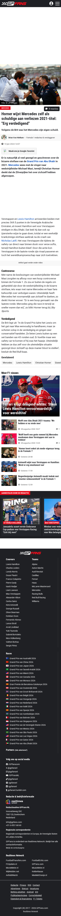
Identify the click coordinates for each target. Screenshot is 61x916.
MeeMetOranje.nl (39, 875)
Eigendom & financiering (21, 899)
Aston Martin (37, 568)
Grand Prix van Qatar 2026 (21, 740)
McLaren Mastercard (41, 586)
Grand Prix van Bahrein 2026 (22, 717)
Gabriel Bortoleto (13, 634)
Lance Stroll (11, 623)
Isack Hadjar (11, 586)
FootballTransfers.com (16, 860)
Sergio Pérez (11, 645)
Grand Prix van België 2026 (21, 695)
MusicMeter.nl (38, 868)
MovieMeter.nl (12, 868)
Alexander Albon (13, 597)
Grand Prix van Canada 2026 (22, 677)
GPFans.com (37, 864)
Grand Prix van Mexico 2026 (22, 729)
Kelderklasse (37, 871)
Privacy (23, 885)
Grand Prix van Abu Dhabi (41, 161)
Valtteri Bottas (12, 642)
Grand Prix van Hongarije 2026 (23, 699)
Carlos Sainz (11, 601)
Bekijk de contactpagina (15, 848)
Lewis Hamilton (26, 218)
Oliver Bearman (12, 612)
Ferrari (35, 579)
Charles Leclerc (12, 568)
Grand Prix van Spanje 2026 (22, 710)
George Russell (12, 608)
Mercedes (5, 108)
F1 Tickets (37, 899)
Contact (36, 885)
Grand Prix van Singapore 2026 (23, 721)
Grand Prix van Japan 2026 (22, 666)
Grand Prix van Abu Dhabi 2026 (23, 743)
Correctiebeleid (35, 895)
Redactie (14, 885)
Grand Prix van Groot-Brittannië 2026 (26, 692)
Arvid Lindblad (12, 627)
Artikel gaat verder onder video (30, 263)
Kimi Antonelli (12, 605)
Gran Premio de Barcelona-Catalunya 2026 (28, 684)
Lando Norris (11, 572)
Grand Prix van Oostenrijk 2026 (23, 688)
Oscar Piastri (11, 575)
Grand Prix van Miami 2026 (21, 673)
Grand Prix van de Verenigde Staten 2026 (28, 725)
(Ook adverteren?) (21, 750)
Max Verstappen (13, 594)
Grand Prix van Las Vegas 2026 (23, 736)
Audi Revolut (37, 572)
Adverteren (15, 888)
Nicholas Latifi (9, 240)
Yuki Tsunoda (12, 631)
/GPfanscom (14, 764)
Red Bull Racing (39, 597)
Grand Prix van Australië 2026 (23, 658)
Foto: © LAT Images (9, 103)
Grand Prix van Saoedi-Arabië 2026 (25, 669)
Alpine (34, 564)
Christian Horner (43, 362)
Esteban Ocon (12, 616)
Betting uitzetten (18, 892)
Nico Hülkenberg (13, 638)
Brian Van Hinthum (16, 138)
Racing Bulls (37, 594)
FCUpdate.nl (11, 864)
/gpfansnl (12, 783)
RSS (29, 885)
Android (30, 892)
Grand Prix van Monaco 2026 (22, 680)
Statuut (25, 888)
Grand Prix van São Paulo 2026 (23, 732)
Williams (35, 601)
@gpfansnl (13, 771)
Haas (34, 583)
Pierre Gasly (11, 583)
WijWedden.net (12, 871)
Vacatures (34, 888)
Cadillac (35, 575)
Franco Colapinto (13, 579)
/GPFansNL (13, 775)
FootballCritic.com (40, 860)
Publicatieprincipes (19, 895)
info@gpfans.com (14, 822)
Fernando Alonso (13, 620)
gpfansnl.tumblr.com (16, 790)
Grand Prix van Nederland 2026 (23, 703)
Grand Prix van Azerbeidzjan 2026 (24, 714)
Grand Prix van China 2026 (21, 662)
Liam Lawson (12, 590)
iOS (36, 892)
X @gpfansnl (11, 768)
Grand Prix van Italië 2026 (21, 706)
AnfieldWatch (12, 875)
